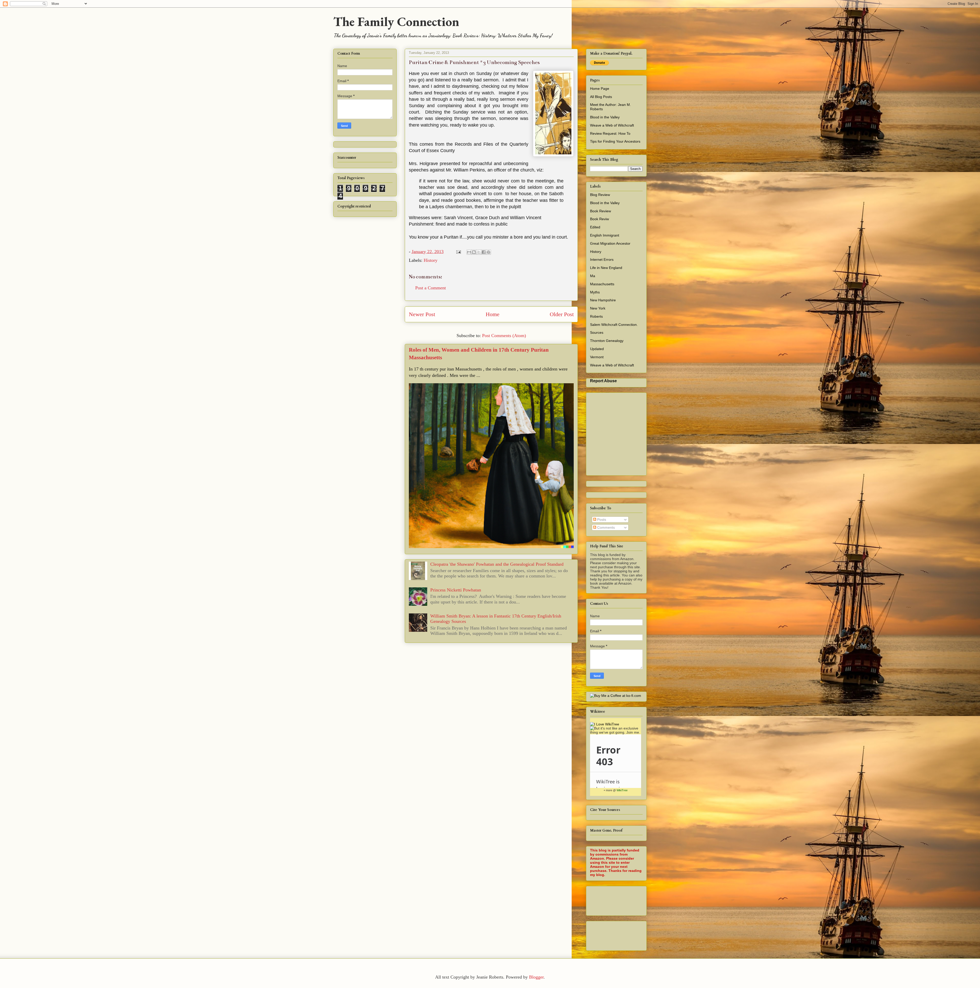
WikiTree (622, 790)
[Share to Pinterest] (488, 252)
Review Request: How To (610, 133)
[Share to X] (478, 252)
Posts (601, 519)
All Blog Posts (601, 97)
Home (492, 314)
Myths (595, 292)
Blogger (536, 977)
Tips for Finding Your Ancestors (615, 141)
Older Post (562, 314)
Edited (595, 227)
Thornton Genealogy (606, 341)
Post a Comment (430, 287)
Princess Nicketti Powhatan (455, 589)
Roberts (596, 316)
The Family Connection (396, 21)
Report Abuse (603, 380)
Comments (605, 527)
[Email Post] (458, 251)
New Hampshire (603, 300)
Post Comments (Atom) (504, 335)
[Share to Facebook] (483, 252)
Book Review (600, 211)
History (430, 260)
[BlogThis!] (473, 252)
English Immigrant (604, 235)
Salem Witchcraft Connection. (614, 325)
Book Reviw (599, 219)
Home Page (599, 89)
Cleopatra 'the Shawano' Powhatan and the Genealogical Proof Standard (497, 564)
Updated (597, 349)
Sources (596, 332)
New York (597, 308)
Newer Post (422, 314)
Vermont (597, 357)
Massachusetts (602, 284)
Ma (592, 276)
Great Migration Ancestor (610, 243)
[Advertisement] (683, 899)
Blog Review (600, 195)
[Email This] (469, 252)
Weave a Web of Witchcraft (612, 125)
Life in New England (606, 268)
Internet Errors (602, 259)
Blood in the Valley (605, 117)
